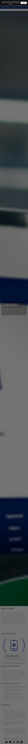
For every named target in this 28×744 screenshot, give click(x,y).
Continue (24, 2)
